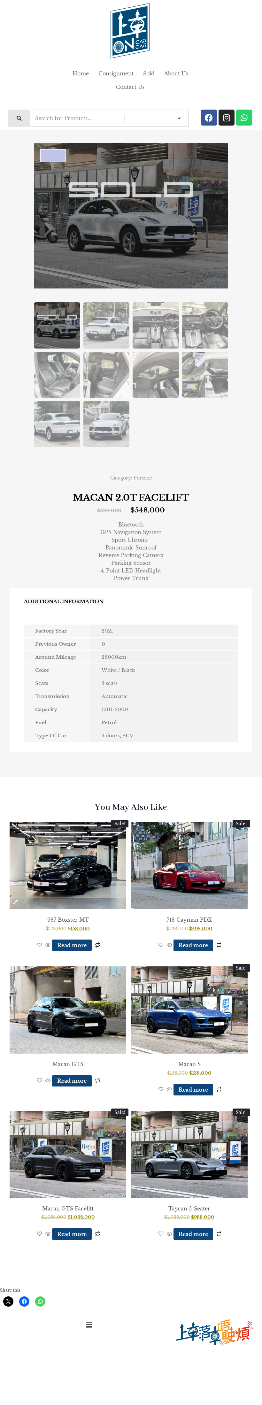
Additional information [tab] (64, 601)
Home (81, 73)
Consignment (116, 73)
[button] (88, 1325)
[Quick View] (48, 945)
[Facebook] (209, 118)
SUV (128, 736)
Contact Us (130, 87)
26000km (114, 657)
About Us (176, 73)
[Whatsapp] (244, 118)
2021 (107, 631)
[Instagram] (227, 118)
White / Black (118, 670)
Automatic (114, 696)
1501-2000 (115, 709)
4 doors (111, 736)
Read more (72, 945)
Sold (149, 73)
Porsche (143, 478)
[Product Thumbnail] (53, 155)
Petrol (109, 722)
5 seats (110, 683)
